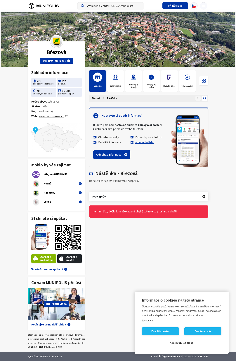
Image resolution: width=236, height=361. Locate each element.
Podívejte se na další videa (48, 324)
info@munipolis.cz (170, 356)
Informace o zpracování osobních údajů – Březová (50, 335)
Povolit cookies (160, 331)
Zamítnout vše (203, 331)
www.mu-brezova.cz (51, 116)
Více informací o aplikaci (47, 269)
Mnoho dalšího (144, 142)
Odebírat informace (54, 60)
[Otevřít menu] (203, 80)
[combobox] (110, 6)
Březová (96, 98)
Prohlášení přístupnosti (69, 343)
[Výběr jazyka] (194, 6)
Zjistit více (147, 320)
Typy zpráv (99, 196)
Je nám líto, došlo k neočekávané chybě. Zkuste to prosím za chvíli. (135, 211)
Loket (47, 201)
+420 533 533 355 (198, 356)
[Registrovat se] (79, 184)
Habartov (49, 192)
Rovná (47, 183)
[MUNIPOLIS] (44, 6)
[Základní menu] (203, 6)
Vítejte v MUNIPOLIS (55, 174)
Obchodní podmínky (47, 343)
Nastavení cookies (181, 342)
